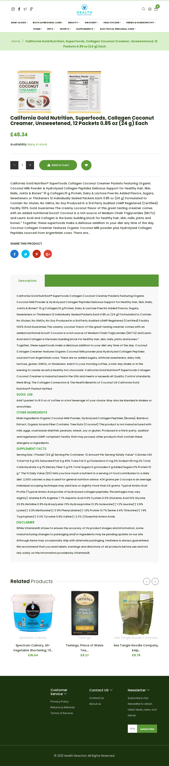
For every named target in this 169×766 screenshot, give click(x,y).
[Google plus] (48, 254)
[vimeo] (37, 254)
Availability (18, 144)
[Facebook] (19, 9)
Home (16, 41)
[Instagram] (25, 9)
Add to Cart (60, 165)
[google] (31, 9)
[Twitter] (13, 9)
